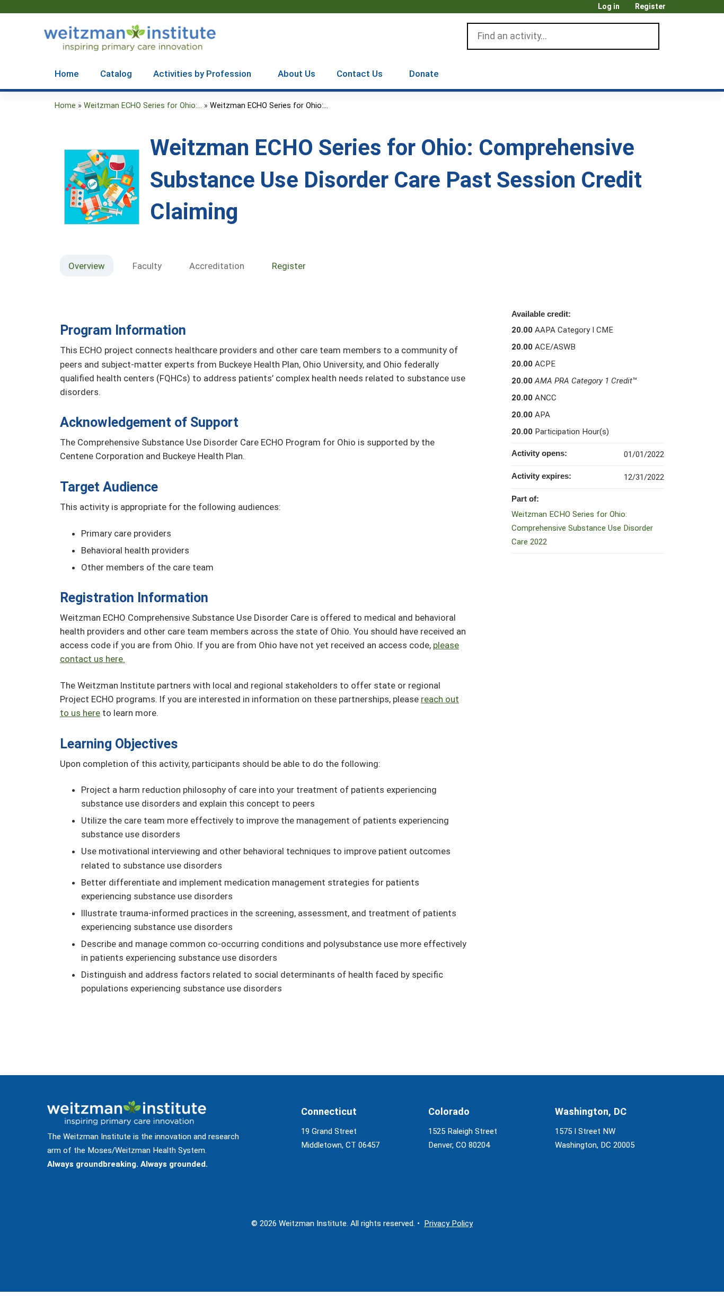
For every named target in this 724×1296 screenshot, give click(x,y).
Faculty (147, 266)
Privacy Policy (448, 1223)
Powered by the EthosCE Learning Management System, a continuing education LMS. (642, 1274)
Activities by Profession (202, 73)
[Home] (145, 35)
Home (67, 73)
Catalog (116, 73)
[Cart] (677, 10)
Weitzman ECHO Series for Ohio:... (143, 105)
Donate (424, 73)
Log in (609, 7)
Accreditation (216, 266)
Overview (86, 266)
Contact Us (360, 73)
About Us (296, 73)
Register (650, 7)
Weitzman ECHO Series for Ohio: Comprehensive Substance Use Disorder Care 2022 (582, 528)
